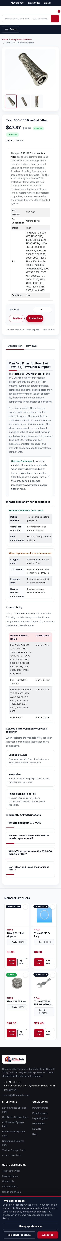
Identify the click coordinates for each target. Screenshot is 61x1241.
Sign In (47, 3)
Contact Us (8, 1181)
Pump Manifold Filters (21, 39)
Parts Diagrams (40, 1107)
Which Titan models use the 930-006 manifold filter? (30, 852)
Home (5, 39)
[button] (11, 101)
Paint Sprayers (40, 1113)
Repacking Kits (40, 1118)
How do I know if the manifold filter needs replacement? (29, 837)
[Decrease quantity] (36, 310)
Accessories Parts (11, 1155)
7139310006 (17, 3)
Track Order (34, 3)
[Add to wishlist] (48, 318)
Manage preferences (30, 1226)
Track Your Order (11, 1170)
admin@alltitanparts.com (16, 1095)
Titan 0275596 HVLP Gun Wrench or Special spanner (44, 1003)
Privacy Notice (9, 1186)
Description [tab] (15, 345)
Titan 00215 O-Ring (42, 935)
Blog (34, 1134)
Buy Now (17, 318)
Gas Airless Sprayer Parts (15, 1117)
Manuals (36, 1129)
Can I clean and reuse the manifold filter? (29, 868)
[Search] (55, 18)
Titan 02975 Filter (16, 1001)
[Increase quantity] (49, 310)
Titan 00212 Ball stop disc (15, 935)
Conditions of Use (11, 1192)
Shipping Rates (10, 1176)
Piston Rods (38, 1123)
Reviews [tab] (31, 345)
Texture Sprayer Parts (13, 1150)
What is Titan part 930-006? (25, 822)
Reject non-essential (19, 1234)
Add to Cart (35, 318)
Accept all (47, 1234)
